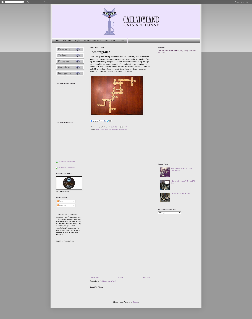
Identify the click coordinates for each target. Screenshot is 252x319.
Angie (77, 40)
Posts (61, 201)
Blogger (135, 302)
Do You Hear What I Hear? (180, 194)
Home (56, 40)
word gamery (123, 129)
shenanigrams (113, 129)
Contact (122, 40)
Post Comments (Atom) (108, 281)
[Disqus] (120, 169)
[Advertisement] (178, 81)
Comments (63, 205)
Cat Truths (110, 40)
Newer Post (95, 277)
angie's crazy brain (102, 129)
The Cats (67, 40)
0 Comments (129, 127)
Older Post (146, 277)
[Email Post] (121, 127)
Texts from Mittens (92, 40)
